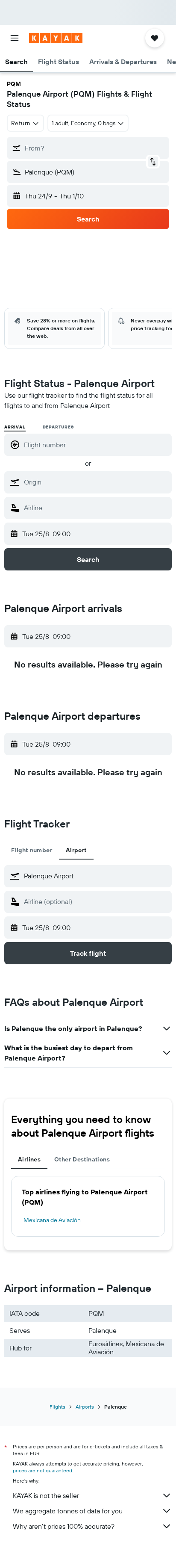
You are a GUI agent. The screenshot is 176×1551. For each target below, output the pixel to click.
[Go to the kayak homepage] (55, 38)
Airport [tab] (76, 850)
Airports (85, 1406)
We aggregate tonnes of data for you (68, 1511)
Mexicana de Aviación (52, 1220)
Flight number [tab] (31, 850)
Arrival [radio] (15, 427)
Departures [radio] (58, 427)
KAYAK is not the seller (46, 1495)
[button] (14, 38)
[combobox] (95, 482)
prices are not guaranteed (42, 1470)
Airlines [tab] (29, 1159)
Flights (57, 1406)
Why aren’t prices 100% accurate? (63, 1526)
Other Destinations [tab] (82, 1159)
